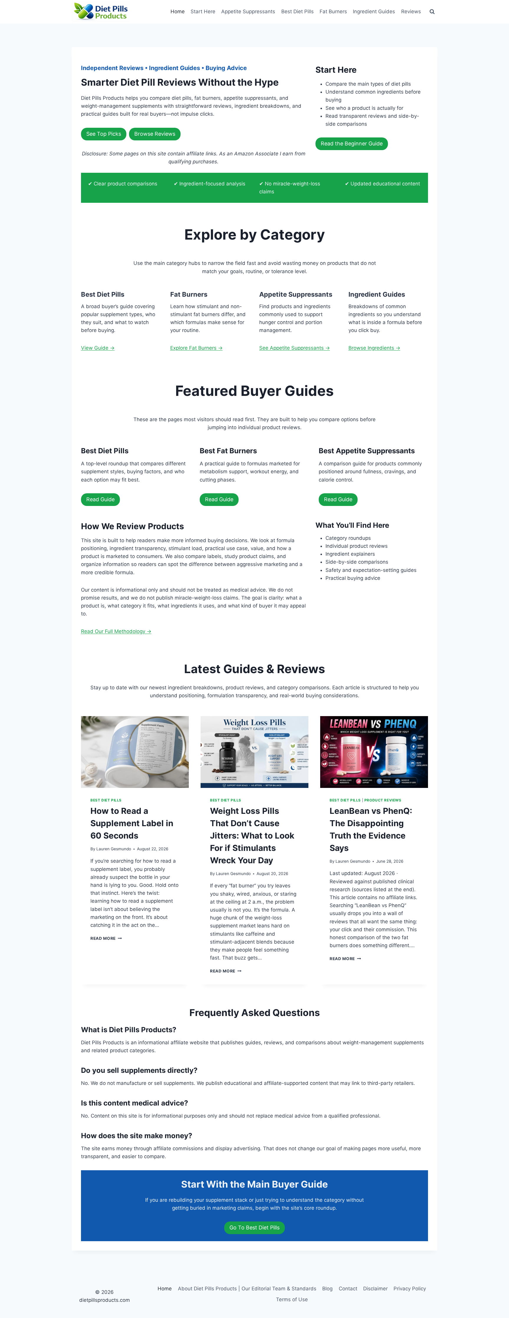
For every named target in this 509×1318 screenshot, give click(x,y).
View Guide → (98, 348)
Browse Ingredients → (374, 348)
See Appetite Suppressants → (294, 348)
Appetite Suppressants (248, 11)
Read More (106, 938)
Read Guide (100, 499)
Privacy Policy (410, 1289)
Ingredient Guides (374, 11)
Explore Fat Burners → (196, 348)
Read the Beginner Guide (352, 143)
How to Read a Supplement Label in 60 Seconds (131, 823)
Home (178, 11)
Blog (327, 1289)
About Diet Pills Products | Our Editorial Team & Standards (247, 1289)
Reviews (411, 11)
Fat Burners (333, 11)
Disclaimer (375, 1289)
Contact (348, 1289)
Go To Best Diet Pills (254, 1227)
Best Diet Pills (297, 11)
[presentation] (135, 752)
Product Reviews (382, 800)
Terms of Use (292, 1299)
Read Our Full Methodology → (116, 631)
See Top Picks (103, 134)
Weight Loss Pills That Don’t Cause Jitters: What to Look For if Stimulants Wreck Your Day (252, 835)
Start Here (203, 11)
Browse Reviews (154, 134)
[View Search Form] (432, 11)
